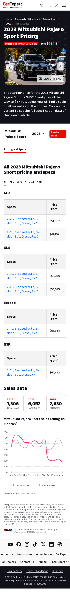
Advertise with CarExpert (52, 554)
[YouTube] (10, 544)
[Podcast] (59, 544)
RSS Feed (57, 570)
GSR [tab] (39, 182)
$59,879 (54, 275)
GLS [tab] (19, 182)
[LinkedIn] (51, 544)
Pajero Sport (50, 19)
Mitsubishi (34, 19)
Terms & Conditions (37, 570)
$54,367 (54, 221)
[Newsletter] (41, 5)
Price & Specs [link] (21, 23)
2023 (8, 23)
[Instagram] (27, 544)
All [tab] (5, 182)
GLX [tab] (12, 182)
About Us (7, 554)
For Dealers (8, 561)
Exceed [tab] (29, 182)
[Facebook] (18, 544)
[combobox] (38, 133)
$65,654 (54, 330)
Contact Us (27, 561)
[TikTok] (35, 544)
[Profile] (56, 5)
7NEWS (43, 561)
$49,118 (54, 234)
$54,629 (54, 289)
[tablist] (35, 183)
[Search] (49, 5)
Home (9, 19)
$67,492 (54, 372)
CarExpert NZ (60, 561)
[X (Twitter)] (43, 544)
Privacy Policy (14, 570)
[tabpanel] (35, 282)
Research (20, 19)
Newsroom (24, 554)
